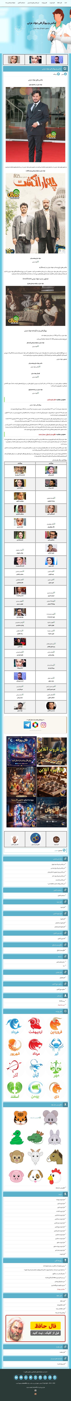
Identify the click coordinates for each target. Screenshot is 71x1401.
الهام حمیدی (20, 527)
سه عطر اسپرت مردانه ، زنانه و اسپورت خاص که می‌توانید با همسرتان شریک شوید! (44, 1269)
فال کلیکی (62, 977)
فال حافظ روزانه (61, 1304)
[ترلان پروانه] (35, 60)
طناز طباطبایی (20, 582)
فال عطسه (62, 1352)
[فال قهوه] (52, 782)
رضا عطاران (20, 633)
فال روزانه (44, 2)
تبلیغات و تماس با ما (10, 2)
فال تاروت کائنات (60, 1211)
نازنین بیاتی (51, 475)
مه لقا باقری (20, 488)
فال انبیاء (62, 907)
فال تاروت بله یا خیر (60, 1250)
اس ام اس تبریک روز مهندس (58, 868)
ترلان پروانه (20, 668)
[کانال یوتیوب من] (21, 1377)
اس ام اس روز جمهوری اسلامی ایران (56, 872)
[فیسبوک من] (45, 1377)
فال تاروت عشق (61, 1242)
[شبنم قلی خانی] (14, 60)
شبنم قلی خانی (51, 514)
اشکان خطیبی (51, 697)
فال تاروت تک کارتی (60, 1215)
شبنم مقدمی (20, 539)
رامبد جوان (51, 681)
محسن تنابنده (20, 595)
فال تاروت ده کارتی (60, 1238)
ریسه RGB (62, 1001)
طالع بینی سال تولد (60, 1187)
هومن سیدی (20, 604)
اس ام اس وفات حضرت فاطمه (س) (56, 883)
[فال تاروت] (52, 752)
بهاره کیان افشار (51, 646)
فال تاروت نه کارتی (60, 1234)
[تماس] (35, 1377)
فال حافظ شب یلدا (60, 1308)
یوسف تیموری (51, 501)
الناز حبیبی (51, 566)
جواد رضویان (20, 553)
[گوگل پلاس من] (26, 1377)
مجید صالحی (51, 553)
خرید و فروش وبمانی (60, 1281)
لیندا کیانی (51, 574)
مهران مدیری (51, 595)
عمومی (56, 850)
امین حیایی (51, 582)
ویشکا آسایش (51, 604)
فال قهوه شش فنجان (60, 926)
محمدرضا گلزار (51, 710)
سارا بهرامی (20, 697)
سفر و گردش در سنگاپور (58, 1273)
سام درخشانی (19, 574)
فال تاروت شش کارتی (59, 1230)
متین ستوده (51, 633)
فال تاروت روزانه (60, 1199)
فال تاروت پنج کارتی (60, 1226)
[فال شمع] (21, 782)
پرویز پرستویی (19, 501)
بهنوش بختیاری (20, 514)
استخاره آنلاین (21, 2)
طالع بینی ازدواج (61, 950)
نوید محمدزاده (51, 617)
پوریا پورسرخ (20, 617)
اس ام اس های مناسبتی (33, 2)
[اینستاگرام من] (40, 1377)
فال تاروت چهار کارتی (59, 1223)
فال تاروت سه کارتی (60, 1219)
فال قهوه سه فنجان (60, 922)
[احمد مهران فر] (57, 60)
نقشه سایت (29, 1387)
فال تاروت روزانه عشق (59, 1246)
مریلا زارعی (20, 689)
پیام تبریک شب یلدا (60, 1312)
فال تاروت (52, 2)
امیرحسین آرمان (51, 689)
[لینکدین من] (16, 1377)
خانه (66, 2)
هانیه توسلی (20, 655)
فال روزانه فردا (61, 1364)
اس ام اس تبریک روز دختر (58, 876)
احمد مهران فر (19, 681)
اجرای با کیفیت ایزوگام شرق (58, 1285)
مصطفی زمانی (51, 539)
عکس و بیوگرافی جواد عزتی (41, 23)
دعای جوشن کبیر (60, 962)
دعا (64, 965)
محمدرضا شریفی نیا (20, 475)
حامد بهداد (51, 488)
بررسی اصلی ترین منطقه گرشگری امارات (55, 1277)
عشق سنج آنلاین (61, 989)
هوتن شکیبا (51, 625)
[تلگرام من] (50, 1377)
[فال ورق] (21, 812)
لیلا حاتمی (20, 646)
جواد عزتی (19, 710)
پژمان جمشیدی (20, 625)
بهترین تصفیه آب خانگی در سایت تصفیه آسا (54, 1265)
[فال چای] (52, 812)
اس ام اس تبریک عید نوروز (58, 864)
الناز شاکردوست (20, 566)
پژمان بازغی (51, 655)
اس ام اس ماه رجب (60, 879)
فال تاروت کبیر (61, 1203)
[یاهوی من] (55, 1377)
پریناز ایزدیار (51, 668)
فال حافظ (59, 2)
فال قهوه (62, 919)
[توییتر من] (31, 1377)
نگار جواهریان (51, 527)
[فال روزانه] (21, 752)
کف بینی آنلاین (61, 938)
